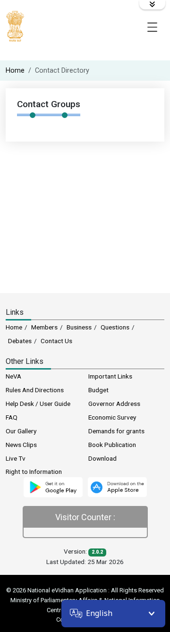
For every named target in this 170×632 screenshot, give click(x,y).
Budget (98, 390)
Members (44, 327)
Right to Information (34, 471)
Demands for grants (116, 431)
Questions (115, 327)
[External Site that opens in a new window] (53, 486)
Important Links (110, 376)
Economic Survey (112, 417)
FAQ (11, 417)
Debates (20, 341)
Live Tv (16, 458)
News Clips (21, 444)
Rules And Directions (35, 390)
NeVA (13, 376)
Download (102, 458)
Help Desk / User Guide (38, 403)
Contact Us (56, 341)
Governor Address (114, 403)
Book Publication (112, 444)
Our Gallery (21, 431)
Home (15, 71)
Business (79, 327)
